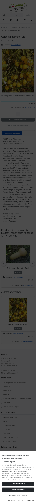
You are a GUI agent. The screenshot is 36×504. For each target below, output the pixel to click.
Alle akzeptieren (18, 484)
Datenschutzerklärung (15, 500)
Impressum (30, 500)
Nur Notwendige (18, 490)
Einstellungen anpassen (19, 495)
